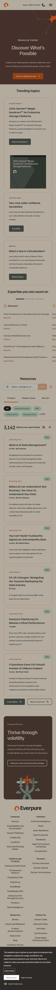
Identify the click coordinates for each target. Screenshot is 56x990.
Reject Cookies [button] (26, 977)
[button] (13, 983)
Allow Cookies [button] (11, 977)
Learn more (9, 970)
